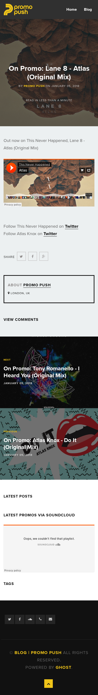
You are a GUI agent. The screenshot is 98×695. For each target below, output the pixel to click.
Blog (88, 9)
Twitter (71, 226)
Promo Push (34, 86)
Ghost (63, 667)
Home (71, 9)
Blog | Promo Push (39, 652)
